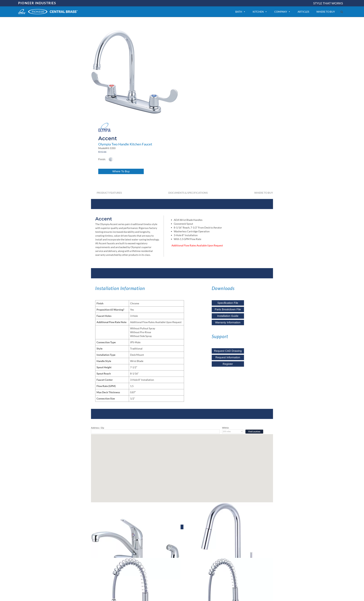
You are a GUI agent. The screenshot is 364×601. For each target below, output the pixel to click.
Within (225, 427)
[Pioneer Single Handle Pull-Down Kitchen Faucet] (228, 547)
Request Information (227, 357)
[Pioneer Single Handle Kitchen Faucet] (136, 547)
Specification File (227, 302)
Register (228, 363)
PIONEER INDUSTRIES (37, 3)
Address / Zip (97, 427)
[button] (342, 11)
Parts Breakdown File (228, 309)
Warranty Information (227, 322)
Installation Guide (227, 315)
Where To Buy (121, 171)
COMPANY (280, 11)
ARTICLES (303, 11)
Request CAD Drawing (228, 350)
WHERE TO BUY (325, 11)
